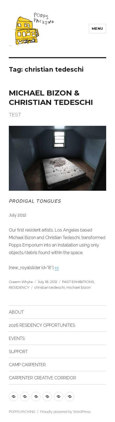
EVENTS (17, 338)
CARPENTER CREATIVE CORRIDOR (42, 377)
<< (57, 267)
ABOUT (16, 312)
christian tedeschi (49, 287)
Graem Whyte (21, 282)
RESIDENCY (19, 287)
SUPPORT (18, 351)
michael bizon (78, 287)
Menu (97, 28)
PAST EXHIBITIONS (78, 282)
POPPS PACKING (22, 412)
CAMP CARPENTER (27, 364)
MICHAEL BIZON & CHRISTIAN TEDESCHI (51, 97)
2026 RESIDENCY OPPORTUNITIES (42, 325)
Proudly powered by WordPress (65, 412)
